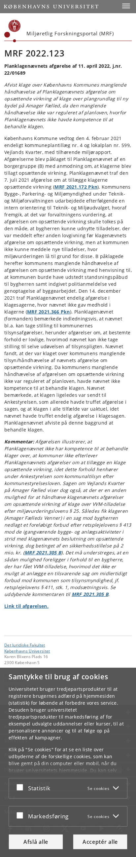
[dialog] (68, 762)
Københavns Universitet (27, 650)
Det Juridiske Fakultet (24, 645)
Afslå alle (35, 841)
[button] (126, 6)
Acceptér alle (100, 841)
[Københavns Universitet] (12, 31)
